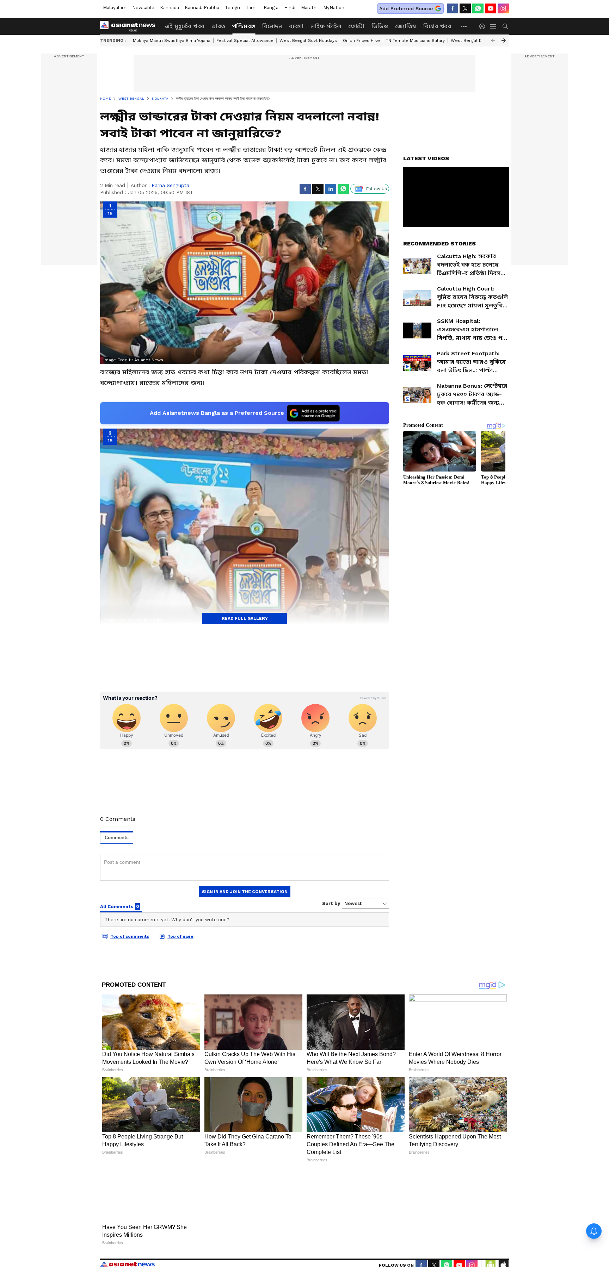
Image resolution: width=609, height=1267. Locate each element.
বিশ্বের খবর (437, 26)
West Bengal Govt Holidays (308, 40)
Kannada (169, 7)
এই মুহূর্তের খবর (184, 26)
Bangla (271, 7)
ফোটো (356, 26)
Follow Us (376, 188)
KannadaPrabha (202, 7)
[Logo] (130, 26)
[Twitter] (465, 8)
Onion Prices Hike (361, 40)
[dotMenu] (464, 26)
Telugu (232, 7)
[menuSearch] (505, 26)
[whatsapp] (478, 8)
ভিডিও (379, 26)
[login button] (483, 26)
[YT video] (490, 8)
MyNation (333, 7)
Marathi (309, 7)
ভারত (218, 26)
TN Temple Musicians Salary (415, 40)
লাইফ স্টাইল (325, 26)
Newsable (143, 7)
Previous (493, 40)
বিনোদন (272, 26)
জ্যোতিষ (405, 26)
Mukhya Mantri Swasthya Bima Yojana (171, 40)
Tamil (252, 7)
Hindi (289, 7)
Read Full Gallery (245, 618)
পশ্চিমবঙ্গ (243, 26)
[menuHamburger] (493, 26)
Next (503, 40)
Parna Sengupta (170, 185)
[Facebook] (452, 8)
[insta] (503, 8)
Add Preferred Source (406, 8)
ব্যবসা (296, 26)
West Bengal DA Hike (473, 40)
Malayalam (115, 7)
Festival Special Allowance (244, 40)
